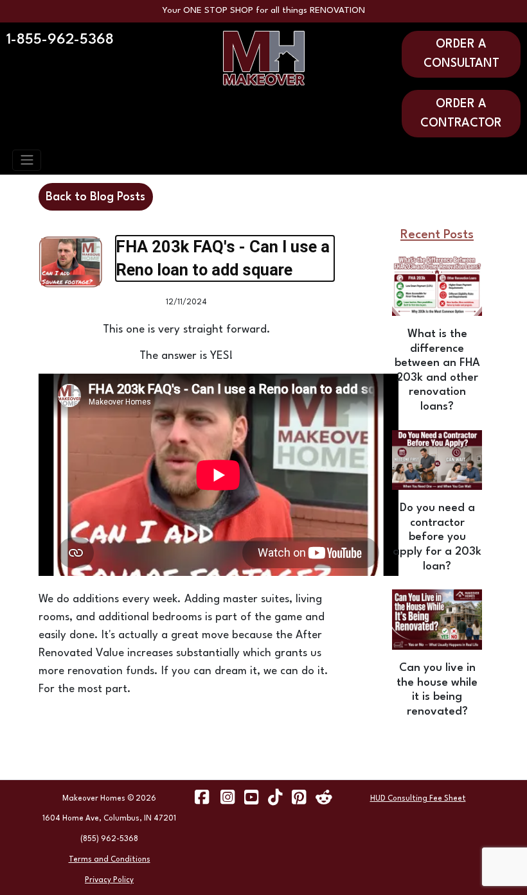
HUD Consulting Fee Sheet (418, 799)
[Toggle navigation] (26, 160)
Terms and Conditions (109, 860)
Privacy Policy (109, 880)
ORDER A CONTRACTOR (461, 113)
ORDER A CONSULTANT (461, 54)
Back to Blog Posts (95, 197)
